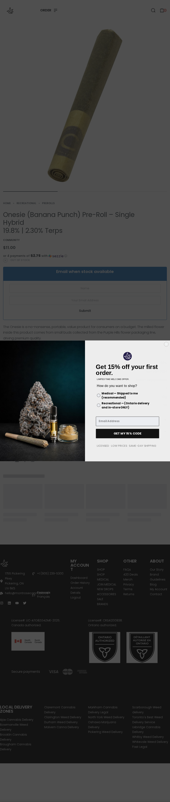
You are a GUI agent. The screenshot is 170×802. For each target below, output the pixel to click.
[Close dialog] (166, 344)
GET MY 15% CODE (127, 433)
